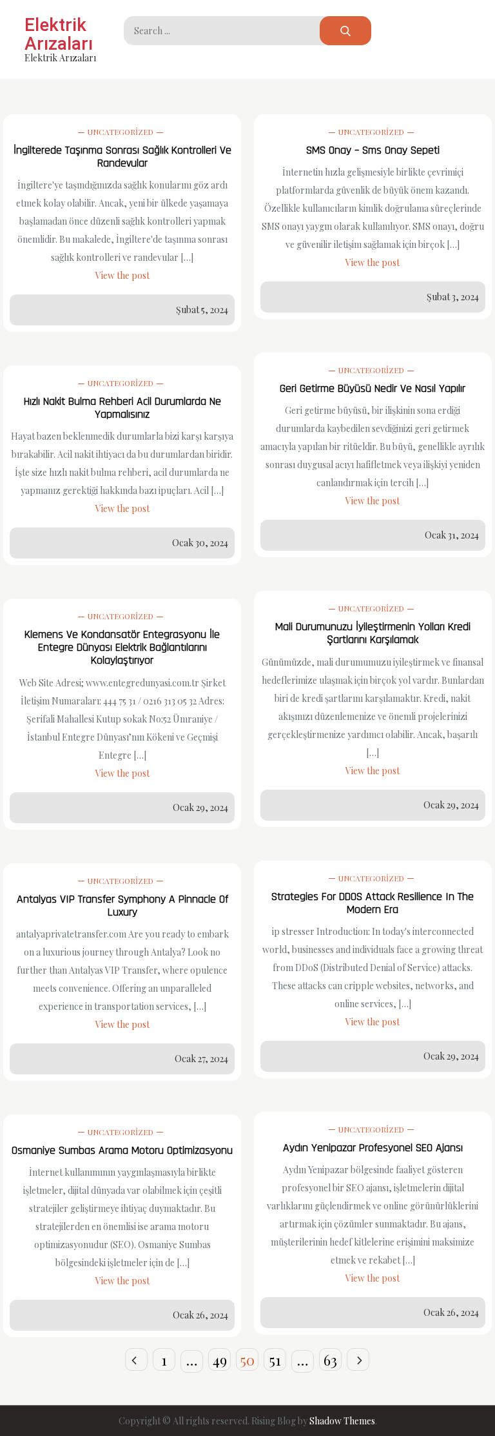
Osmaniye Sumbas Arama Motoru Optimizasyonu (122, 1150)
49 (220, 1359)
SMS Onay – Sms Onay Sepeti (373, 150)
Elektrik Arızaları (58, 34)
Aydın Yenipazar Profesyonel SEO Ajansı (373, 1147)
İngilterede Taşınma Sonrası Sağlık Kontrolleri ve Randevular (122, 156)
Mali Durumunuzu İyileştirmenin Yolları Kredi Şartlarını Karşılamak (373, 633)
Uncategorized (120, 132)
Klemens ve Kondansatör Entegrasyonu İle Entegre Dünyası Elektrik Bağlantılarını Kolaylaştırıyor (122, 647)
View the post (122, 275)
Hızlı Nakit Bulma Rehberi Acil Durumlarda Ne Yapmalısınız (122, 408)
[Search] (345, 30)
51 (275, 1359)
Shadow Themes (342, 1421)
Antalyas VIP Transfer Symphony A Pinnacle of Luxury (122, 905)
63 (330, 1359)
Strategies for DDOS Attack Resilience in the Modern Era (372, 903)
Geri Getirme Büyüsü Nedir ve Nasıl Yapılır (372, 388)
